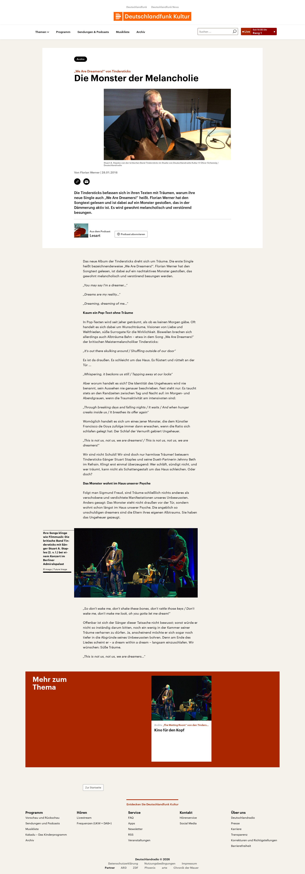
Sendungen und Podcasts (42, 823)
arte (164, 867)
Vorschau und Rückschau (42, 817)
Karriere (236, 829)
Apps (131, 823)
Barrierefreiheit (241, 845)
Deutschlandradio (243, 817)
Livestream (84, 817)
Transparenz (239, 834)
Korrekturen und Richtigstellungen (254, 840)
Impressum (189, 863)
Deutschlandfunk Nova (165, 6)
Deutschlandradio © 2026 (152, 859)
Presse (235, 823)
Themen (40, 31)
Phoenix (150, 867)
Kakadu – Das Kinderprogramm (46, 834)
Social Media (188, 823)
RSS (130, 834)
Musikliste (122, 31)
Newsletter (135, 829)
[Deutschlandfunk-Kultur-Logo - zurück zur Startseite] (152, 16)
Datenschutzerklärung (123, 863)
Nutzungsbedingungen (159, 863)
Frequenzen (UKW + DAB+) (94, 823)
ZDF (135, 867)
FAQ (131, 817)
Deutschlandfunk (136, 6)
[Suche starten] (234, 31)
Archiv (140, 31)
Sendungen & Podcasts (93, 31)
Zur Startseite (93, 787)
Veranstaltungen (139, 840)
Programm (63, 31)
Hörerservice (188, 817)
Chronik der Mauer (186, 867)
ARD (124, 867)
